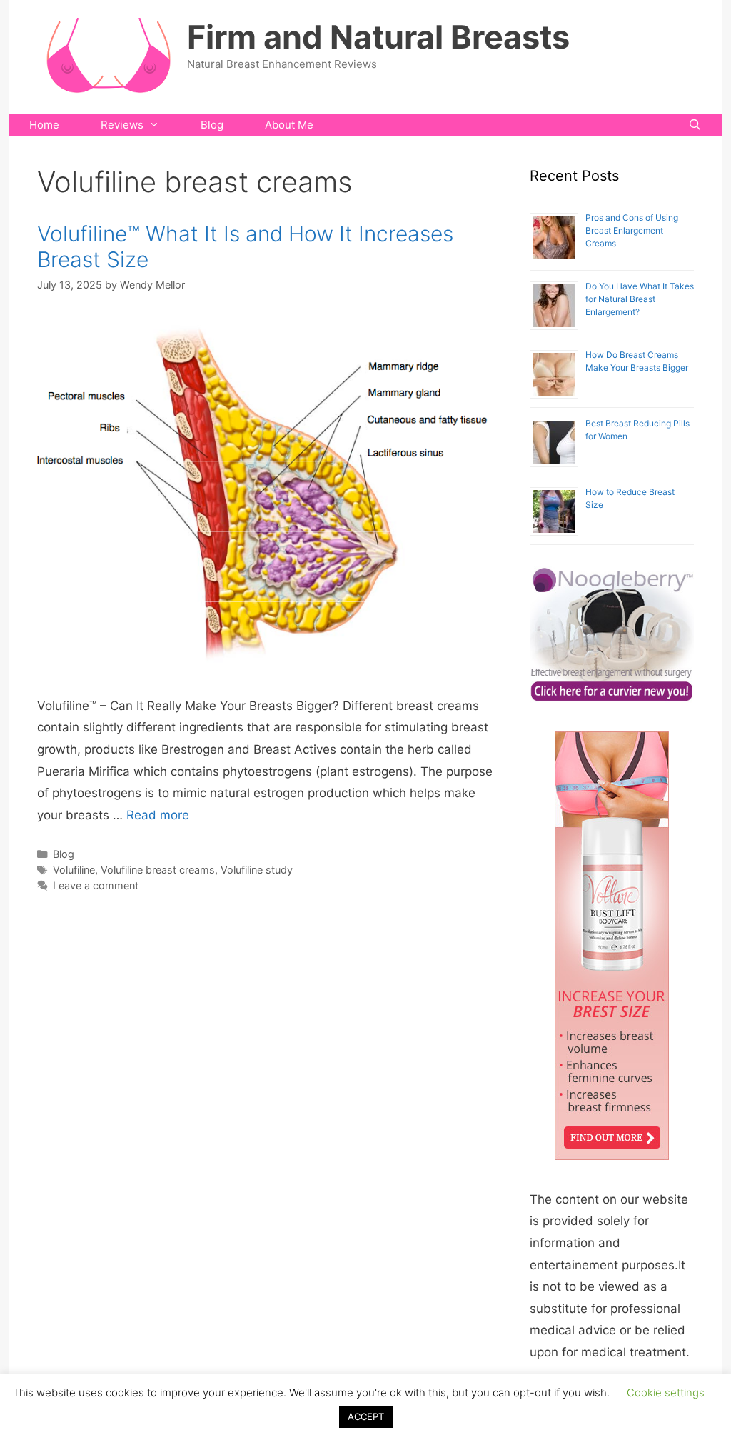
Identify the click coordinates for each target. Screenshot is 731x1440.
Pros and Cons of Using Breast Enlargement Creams (631, 230)
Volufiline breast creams (158, 870)
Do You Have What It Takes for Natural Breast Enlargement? (639, 299)
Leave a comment (95, 885)
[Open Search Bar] (694, 125)
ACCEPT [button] (366, 1416)
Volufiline (74, 870)
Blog (212, 124)
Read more (157, 815)
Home (44, 124)
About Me (289, 124)
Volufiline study (257, 870)
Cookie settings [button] (666, 1392)
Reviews (122, 124)
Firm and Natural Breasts (378, 36)
